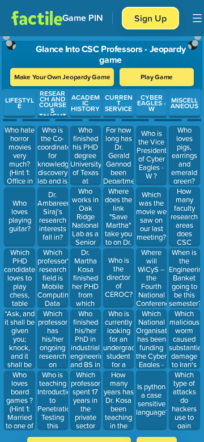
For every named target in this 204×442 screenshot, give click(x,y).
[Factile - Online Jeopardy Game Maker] (36, 18)
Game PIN (82, 17)
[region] (102, 233)
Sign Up (150, 18)
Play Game (157, 77)
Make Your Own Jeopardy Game (62, 77)
